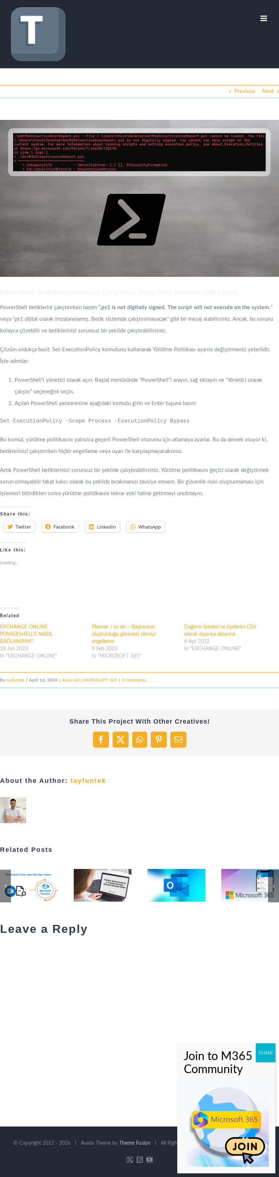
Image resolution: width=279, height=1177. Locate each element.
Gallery (38, 885)
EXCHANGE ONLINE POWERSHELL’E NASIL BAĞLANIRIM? (26, 634)
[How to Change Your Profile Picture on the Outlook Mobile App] (250, 885)
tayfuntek (15, 680)
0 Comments (134, 680)
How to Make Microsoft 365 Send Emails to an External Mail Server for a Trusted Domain (94, 885)
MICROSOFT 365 (99, 680)
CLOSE (265, 1053)
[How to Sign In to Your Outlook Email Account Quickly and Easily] (176, 885)
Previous (244, 91)
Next (268, 91)
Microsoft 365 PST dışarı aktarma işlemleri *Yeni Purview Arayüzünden (20, 885)
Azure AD (71, 680)
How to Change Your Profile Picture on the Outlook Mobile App (241, 885)
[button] (139, 198)
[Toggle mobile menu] (264, 18)
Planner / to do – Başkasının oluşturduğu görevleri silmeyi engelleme (123, 634)
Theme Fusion (134, 1143)
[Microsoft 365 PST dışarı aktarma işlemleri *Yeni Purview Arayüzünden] (29, 885)
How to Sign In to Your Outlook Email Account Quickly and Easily (167, 885)
